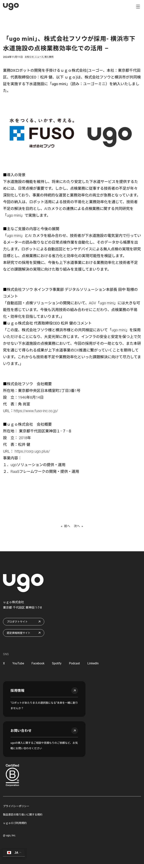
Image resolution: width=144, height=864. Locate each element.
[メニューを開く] (138, 7)
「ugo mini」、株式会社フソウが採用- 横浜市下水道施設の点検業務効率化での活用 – (69, 43)
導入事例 (48, 57)
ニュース (39, 57)
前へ (67, 526)
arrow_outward (74, 691)
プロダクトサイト (17, 621)
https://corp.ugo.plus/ (32, 451)
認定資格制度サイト (18, 632)
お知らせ (29, 57)
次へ (77, 526)
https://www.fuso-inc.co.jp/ (36, 411)
